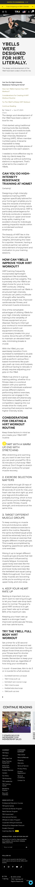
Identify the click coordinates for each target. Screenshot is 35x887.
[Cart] (32, 12)
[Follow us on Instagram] (8, 867)
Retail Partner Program (10, 811)
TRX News (5, 753)
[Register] (26, 847)
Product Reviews (7, 770)
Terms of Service (23, 766)
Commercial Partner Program (12, 809)
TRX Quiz (5, 755)
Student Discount (8, 828)
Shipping (20, 760)
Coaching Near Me (10, 831)
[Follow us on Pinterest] (13, 867)
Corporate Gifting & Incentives (12, 823)
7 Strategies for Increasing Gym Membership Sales (11, 737)
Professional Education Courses (12, 803)
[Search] (6, 12)
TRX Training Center (6, 785)
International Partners (9, 817)
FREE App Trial (7, 758)
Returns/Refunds (23, 757)
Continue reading (9, 106)
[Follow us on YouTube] (17, 867)
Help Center (21, 755)
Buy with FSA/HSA (5, 794)
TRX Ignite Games (8, 806)
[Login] (29, 12)
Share (4, 113)
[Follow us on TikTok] (21, 867)
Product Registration (22, 772)
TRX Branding (6, 778)
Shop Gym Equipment (6, 766)
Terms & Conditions (21, 776)
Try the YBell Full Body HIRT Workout (16, 102)
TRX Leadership (7, 781)
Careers (4, 773)
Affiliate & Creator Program (11, 820)
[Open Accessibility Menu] (4, 443)
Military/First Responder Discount (13, 825)
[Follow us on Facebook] (4, 867)
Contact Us (21, 780)
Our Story (5, 776)
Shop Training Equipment (6, 762)
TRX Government (7, 814)
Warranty (21, 763)
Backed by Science (5, 789)
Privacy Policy (22, 769)
